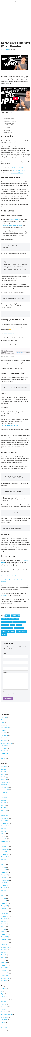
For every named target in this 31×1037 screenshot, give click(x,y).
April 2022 (3, 898)
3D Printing (4, 717)
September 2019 (5, 978)
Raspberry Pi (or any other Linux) (13, 124)
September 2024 (5, 823)
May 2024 (3, 833)
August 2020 (4, 949)
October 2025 (4, 792)
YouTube (3, 758)
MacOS (8, 126)
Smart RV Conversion (6, 743)
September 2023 (5, 854)
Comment (5, 672)
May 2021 (3, 926)
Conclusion (7, 130)
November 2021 (5, 911)
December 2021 (5, 908)
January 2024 (4, 844)
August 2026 (4, 766)
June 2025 (3, 802)
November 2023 (5, 849)
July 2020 (3, 952)
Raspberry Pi (4, 735)
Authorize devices (8, 129)
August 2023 (4, 857)
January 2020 (4, 967)
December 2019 (5, 970)
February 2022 (4, 903)
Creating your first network (10, 121)
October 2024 (4, 820)
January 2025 (4, 815)
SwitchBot (3, 750)
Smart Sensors (5, 745)
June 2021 (3, 924)
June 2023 (3, 862)
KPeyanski (3, 595)
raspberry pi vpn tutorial (8, 631)
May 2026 (3, 774)
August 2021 (4, 918)
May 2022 (3, 895)
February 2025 (4, 813)
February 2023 (4, 872)
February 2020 (4, 965)
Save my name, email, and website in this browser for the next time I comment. (15, 694)
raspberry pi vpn (19, 628)
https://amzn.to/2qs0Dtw (17, 167)
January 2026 (4, 784)
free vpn (7, 615)
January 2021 (4, 936)
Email (4, 659)
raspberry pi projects (7, 628)
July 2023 (3, 859)
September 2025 (5, 795)
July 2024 (3, 828)
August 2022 (4, 887)
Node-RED (4, 732)
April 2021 (3, 929)
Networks (3, 730)
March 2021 (4, 931)
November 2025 (5, 789)
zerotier (4, 634)
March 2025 (4, 810)
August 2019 (4, 980)
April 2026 (3, 777)
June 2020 (3, 955)
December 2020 (5, 939)
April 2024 (3, 836)
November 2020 (5, 942)
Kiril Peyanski (6, 49)
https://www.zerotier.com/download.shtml (13, 225)
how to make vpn (16, 615)
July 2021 (3, 921)
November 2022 (5, 880)
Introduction (6, 117)
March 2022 (4, 900)
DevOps (3, 725)
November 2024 (5, 818)
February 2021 (4, 934)
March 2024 (4, 838)
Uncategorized (4, 753)
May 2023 (3, 864)
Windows (9, 127)
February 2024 (4, 841)
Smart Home (4, 740)
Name (4, 653)
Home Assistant (5, 727)
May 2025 (3, 805)
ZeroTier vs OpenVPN (9, 118)
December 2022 (5, 877)
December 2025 (5, 787)
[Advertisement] (15, 23)
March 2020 (4, 962)
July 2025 (3, 800)
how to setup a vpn (6, 621)
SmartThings (4, 748)
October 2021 (4, 913)
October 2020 (4, 944)
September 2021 (5, 916)
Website (5, 666)
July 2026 (3, 769)
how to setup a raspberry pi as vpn (10, 618)
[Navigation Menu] (15, 1)
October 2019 (4, 975)
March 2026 (4, 779)
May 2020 (3, 957)
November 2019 (5, 973)
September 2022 (5, 885)
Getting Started (8, 120)
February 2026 (4, 782)
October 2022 (4, 882)
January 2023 (4, 875)
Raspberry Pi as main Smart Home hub (11, 575)
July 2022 (3, 890)
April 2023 (3, 867)
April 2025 (3, 808)
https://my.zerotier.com (14, 219)
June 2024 (3, 831)
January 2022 (4, 906)
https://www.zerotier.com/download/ (10, 425)
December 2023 (5, 846)
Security (3, 738)
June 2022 (3, 893)
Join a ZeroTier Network (10, 123)
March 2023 (4, 869)
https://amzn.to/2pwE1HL (19, 170)
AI (1, 720)
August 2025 (4, 797)
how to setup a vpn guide (19, 621)
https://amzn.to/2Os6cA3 (17, 173)
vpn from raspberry (21, 631)
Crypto (2, 722)
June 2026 (3, 771)
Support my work (8, 132)
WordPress (4, 756)
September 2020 (5, 947)
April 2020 (3, 960)
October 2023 (4, 851)
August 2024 (4, 826)
